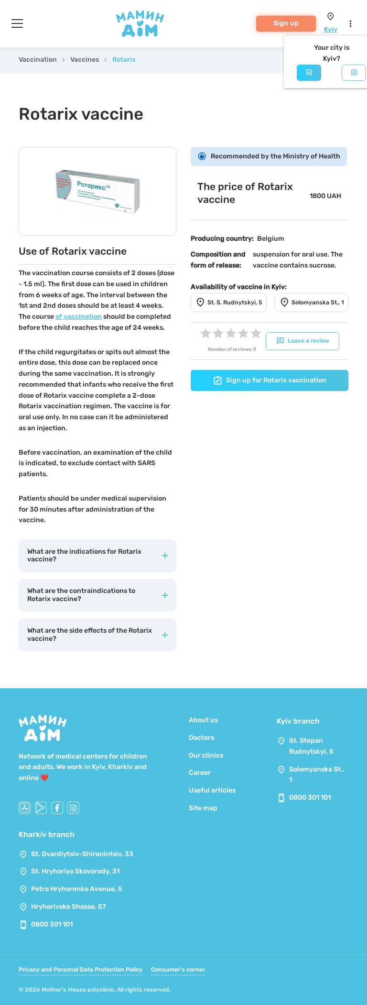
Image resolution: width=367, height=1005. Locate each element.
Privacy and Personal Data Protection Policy (80, 969)
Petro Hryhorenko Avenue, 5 (76, 889)
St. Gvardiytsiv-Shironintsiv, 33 (82, 854)
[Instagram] (73, 808)
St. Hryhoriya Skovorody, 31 (75, 871)
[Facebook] (57, 808)
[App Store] (25, 808)
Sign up (286, 23)
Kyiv (330, 29)
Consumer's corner (178, 969)
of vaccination (78, 317)
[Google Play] (41, 808)
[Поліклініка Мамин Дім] (140, 24)
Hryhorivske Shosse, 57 (68, 907)
